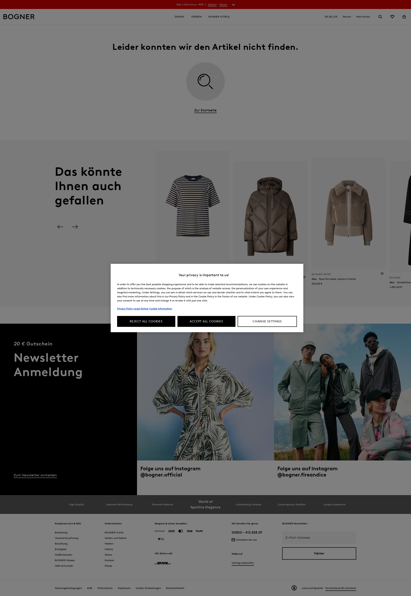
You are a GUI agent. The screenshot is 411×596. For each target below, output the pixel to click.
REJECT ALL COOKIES (146, 321)
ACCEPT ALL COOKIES (206, 321)
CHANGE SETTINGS (267, 321)
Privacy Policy (125, 308)
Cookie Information (160, 308)
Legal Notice (141, 308)
